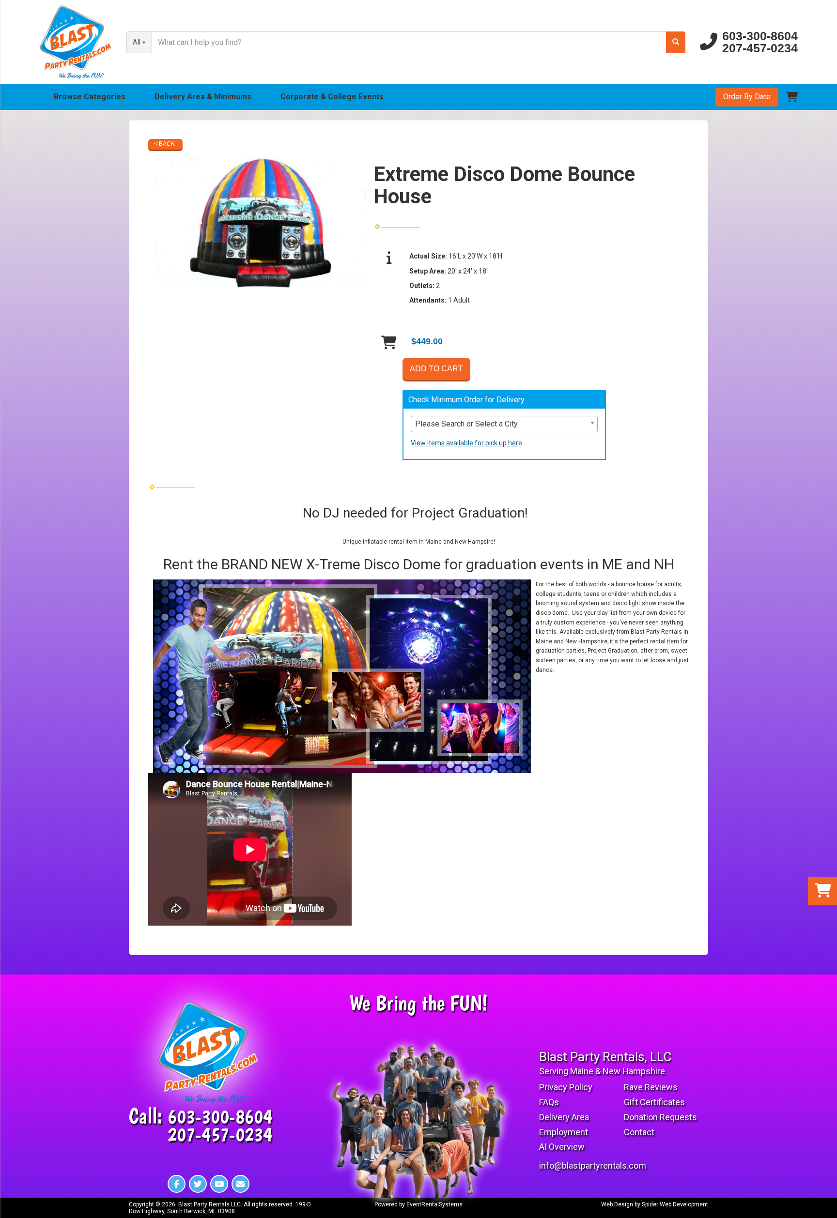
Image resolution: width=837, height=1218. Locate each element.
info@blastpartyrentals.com (592, 1165)
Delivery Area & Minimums (203, 96)
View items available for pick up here (466, 443)
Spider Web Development (675, 1204)
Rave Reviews (651, 1087)
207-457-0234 (760, 48)
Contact (639, 1132)
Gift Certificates (654, 1102)
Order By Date (747, 96)
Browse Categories (89, 96)
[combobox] (504, 424)
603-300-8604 (760, 36)
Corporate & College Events (332, 96)
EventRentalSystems (434, 1204)
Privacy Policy (565, 1087)
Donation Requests (660, 1117)
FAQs (549, 1102)
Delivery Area (564, 1117)
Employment (563, 1132)
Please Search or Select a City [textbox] (466, 423)
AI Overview (562, 1147)
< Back (164, 143)
